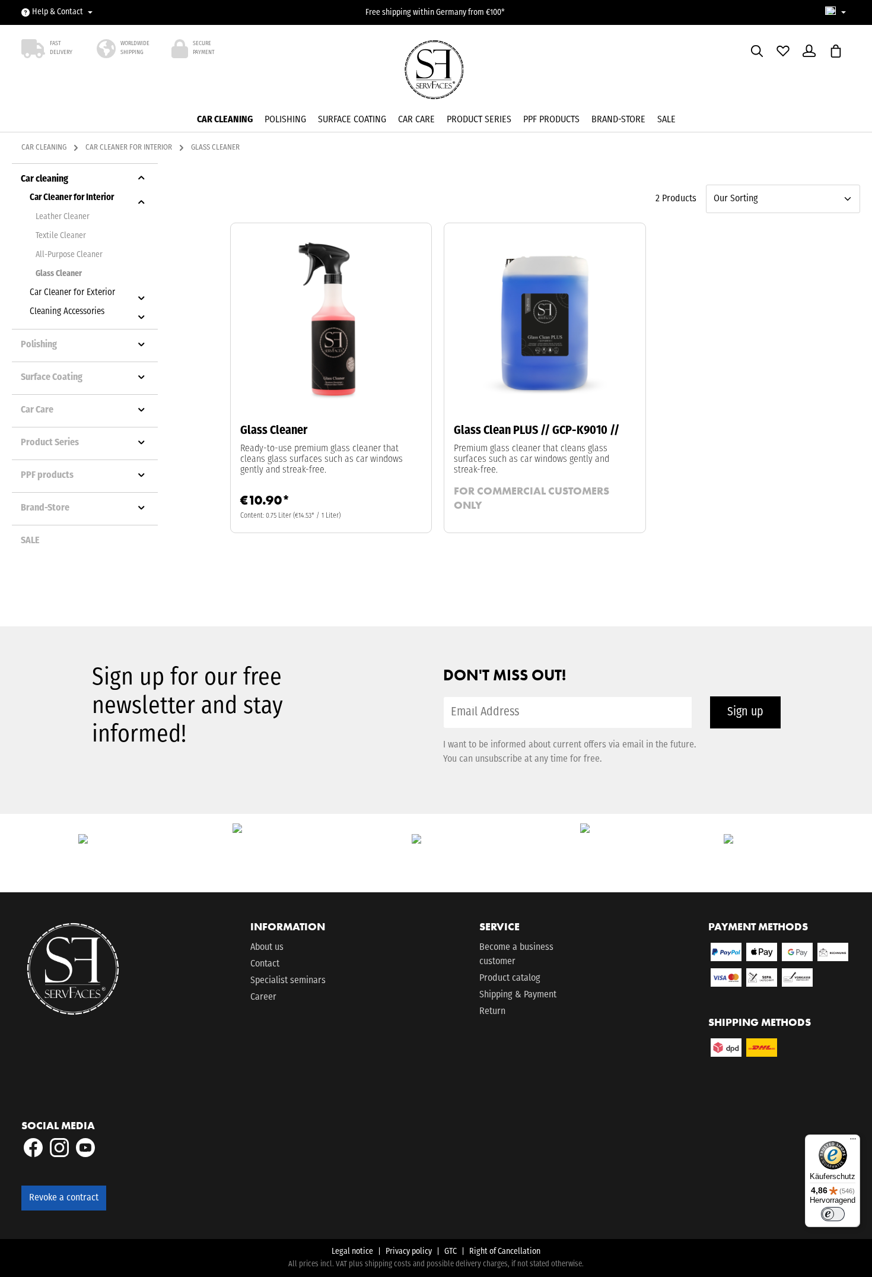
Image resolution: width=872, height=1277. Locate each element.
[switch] (833, 1214)
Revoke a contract (63, 1198)
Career (263, 997)
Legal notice (352, 1251)
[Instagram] (60, 1154)
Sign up (745, 712)
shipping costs (388, 1264)
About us (267, 947)
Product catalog (509, 978)
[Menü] (853, 1142)
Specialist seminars (288, 981)
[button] (141, 178)
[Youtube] (85, 1154)
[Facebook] (34, 1154)
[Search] (757, 51)
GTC (450, 1251)
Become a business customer (516, 955)
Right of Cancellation (504, 1251)
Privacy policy (409, 1251)
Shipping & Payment (517, 995)
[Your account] (809, 51)
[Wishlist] (783, 51)
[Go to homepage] (436, 73)
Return (492, 1011)
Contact (264, 964)
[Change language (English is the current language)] (835, 13)
